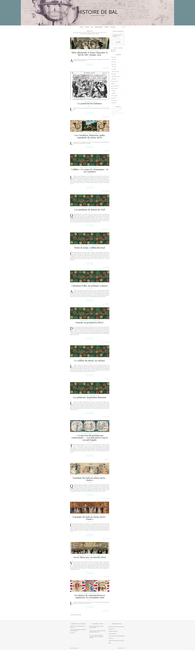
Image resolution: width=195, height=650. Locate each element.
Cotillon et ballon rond (112, 633)
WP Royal (76, 648)
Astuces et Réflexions (115, 86)
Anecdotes (113, 83)
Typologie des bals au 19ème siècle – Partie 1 (90, 518)
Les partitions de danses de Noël (89, 209)
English (114, 49)
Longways (113, 90)
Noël (113, 115)
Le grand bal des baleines (90, 103)
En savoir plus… (72, 632)
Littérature (120, 113)
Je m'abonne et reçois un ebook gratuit (117, 36)
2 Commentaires (106, 150)
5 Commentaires (106, 459)
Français (114, 51)
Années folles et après (116, 76)
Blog (92, 26)
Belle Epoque (114, 78)
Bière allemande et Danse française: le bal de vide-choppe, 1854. (90, 53)
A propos (106, 26)
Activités (87, 26)
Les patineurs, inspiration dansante (89, 397)
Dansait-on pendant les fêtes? (90, 322)
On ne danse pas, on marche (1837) (90, 557)
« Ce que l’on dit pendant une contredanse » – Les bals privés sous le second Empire (90, 437)
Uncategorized (113, 102)
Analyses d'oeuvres (89, 50)
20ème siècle (88, 320)
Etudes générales (96, 320)
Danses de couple (89, 283)
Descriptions (96, 133)
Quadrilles (96, 50)
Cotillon (120, 108)
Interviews (114, 113)
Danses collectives (89, 133)
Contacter (112, 26)
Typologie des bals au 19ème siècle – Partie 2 (90, 478)
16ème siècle (113, 57)
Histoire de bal (97, 11)
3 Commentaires (106, 576)
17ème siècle (113, 59)
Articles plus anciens (76, 614)
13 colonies (114, 108)
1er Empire (114, 69)
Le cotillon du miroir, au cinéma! (89, 360)
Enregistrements (99, 26)
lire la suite (90, 64)
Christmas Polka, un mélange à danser (90, 285)
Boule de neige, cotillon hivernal (89, 247)
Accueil (81, 26)
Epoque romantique (94, 476)
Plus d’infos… (91, 637)
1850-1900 (82, 50)
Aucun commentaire (106, 68)
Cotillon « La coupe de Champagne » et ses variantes (89, 170)
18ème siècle (113, 61)
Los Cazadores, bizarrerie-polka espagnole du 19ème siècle (90, 136)
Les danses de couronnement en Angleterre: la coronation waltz (89, 596)
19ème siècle (85, 207)
